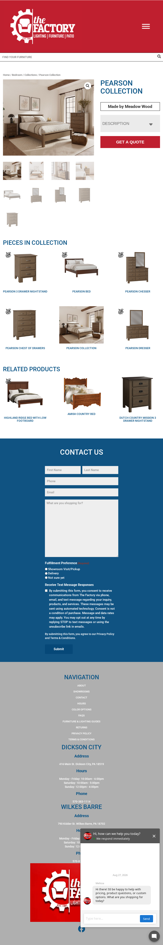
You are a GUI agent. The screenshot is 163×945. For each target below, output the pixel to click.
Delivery (53, 573)
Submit (59, 649)
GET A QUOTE (130, 142)
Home (6, 74)
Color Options (81, 709)
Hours (81, 703)
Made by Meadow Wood (130, 106)
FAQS (81, 715)
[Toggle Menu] (150, 26)
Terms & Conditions (62, 638)
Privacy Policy (105, 634)
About (81, 685)
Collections (30, 74)
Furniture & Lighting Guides (81, 721)
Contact (81, 697)
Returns (81, 727)
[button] (87, 85)
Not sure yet (56, 578)
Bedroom (17, 74)
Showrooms (81, 691)
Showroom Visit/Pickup (64, 569)
